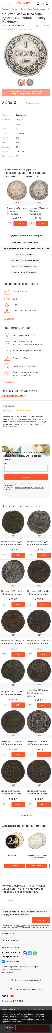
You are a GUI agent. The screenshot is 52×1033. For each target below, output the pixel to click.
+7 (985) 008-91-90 (11, 952)
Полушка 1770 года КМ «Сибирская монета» (38, 543)
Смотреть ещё (26, 815)
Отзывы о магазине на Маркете (28, 989)
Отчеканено (7, 1001)
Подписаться (26, 477)
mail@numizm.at (10, 956)
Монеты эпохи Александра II (25, 266)
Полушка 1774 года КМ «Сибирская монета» (13, 642)
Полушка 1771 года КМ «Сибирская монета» (38, 642)
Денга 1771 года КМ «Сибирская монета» (37, 742)
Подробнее (9, 318)
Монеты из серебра (25, 254)
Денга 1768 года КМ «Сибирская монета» (37, 792)
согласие (23, 484)
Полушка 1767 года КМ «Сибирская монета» (12, 693)
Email (6, 464)
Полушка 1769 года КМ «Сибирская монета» (12, 592)
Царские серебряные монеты (24, 260)
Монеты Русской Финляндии (24, 272)
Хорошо (9, 1028)
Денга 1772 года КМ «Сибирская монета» (11, 742)
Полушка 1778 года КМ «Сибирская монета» (12, 543)
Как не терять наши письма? (28, 980)
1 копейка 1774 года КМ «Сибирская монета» (37, 693)
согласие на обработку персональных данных (29, 928)
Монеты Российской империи (25, 242)
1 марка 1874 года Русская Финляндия (16, 211)
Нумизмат (23, 3)
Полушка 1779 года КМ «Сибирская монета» (38, 592)
